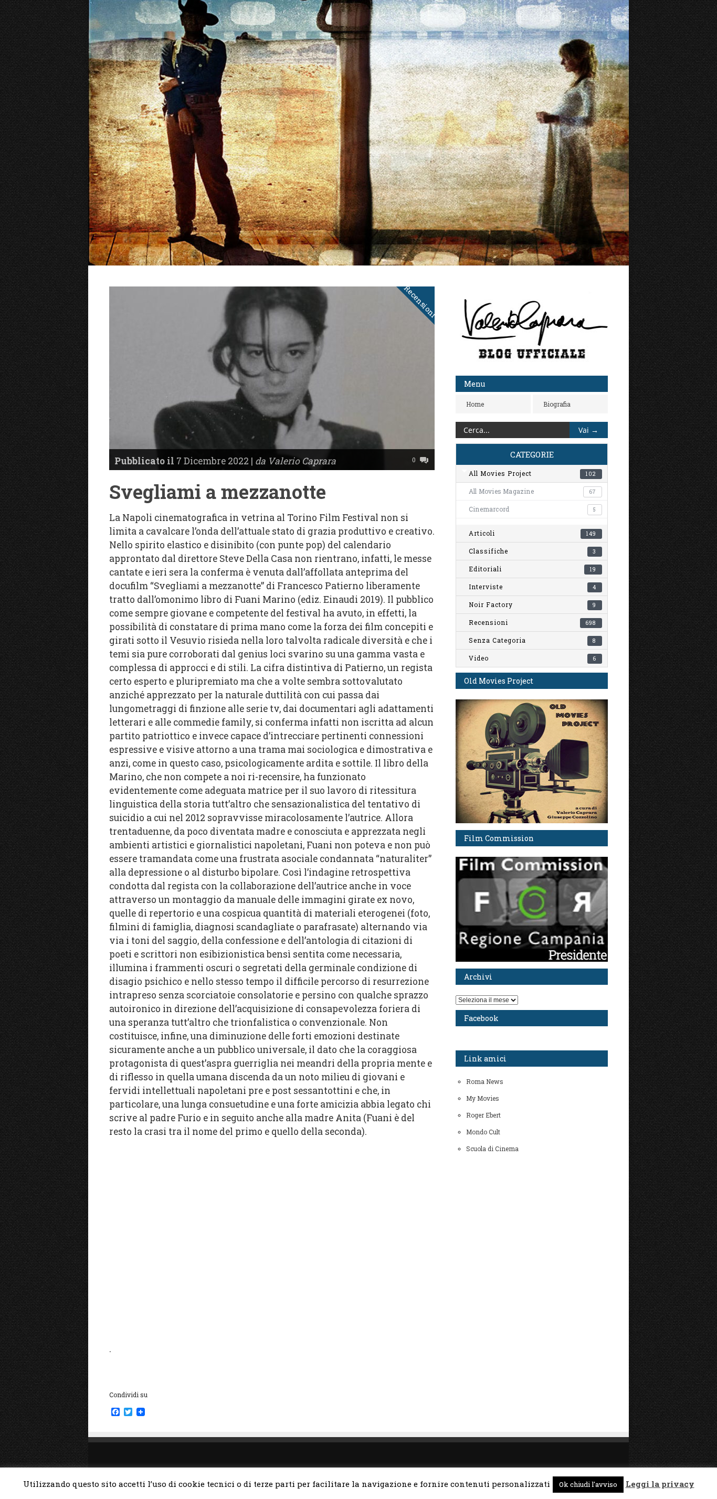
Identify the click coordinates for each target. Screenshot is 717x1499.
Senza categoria (532, 640)
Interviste (532, 586)
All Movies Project (532, 473)
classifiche (532, 551)
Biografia (557, 404)
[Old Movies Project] (532, 820)
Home (475, 404)
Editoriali (532, 569)
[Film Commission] (532, 959)
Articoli (532, 533)
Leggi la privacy (660, 1484)
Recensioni (421, 301)
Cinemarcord (532, 509)
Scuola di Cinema (492, 1148)
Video (532, 658)
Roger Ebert (483, 1115)
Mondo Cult (483, 1132)
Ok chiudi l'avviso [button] (588, 1484)
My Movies (482, 1098)
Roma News (484, 1081)
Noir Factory (532, 604)
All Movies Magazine (532, 491)
